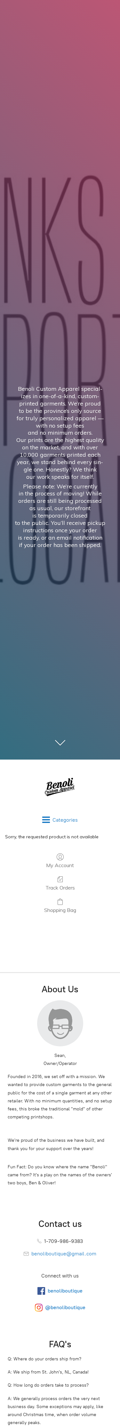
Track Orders (60, 887)
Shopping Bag (60, 910)
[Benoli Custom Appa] (60, 788)
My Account (60, 865)
